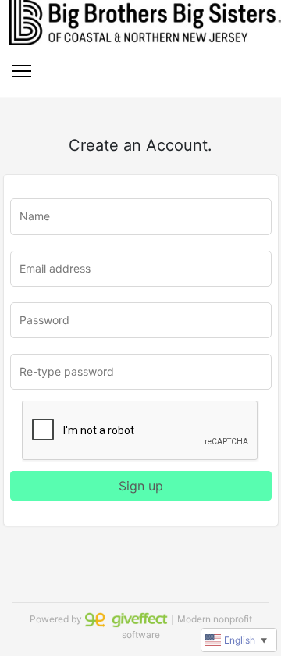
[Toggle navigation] (21, 71)
